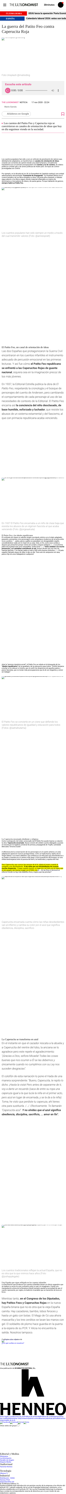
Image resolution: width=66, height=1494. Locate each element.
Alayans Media (5, 1462)
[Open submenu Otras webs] (25, 1452)
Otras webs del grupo (8, 1426)
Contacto (24, 1418)
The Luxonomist (10, 102)
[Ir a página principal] (23, 5)
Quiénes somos (33, 1418)
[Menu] (4, 4)
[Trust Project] (10, 1339)
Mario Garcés (10, 107)
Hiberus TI (4, 1473)
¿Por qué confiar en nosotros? (13, 1343)
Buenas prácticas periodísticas (50, 1418)
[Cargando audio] (7, 90)
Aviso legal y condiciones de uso (12, 1417)
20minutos (4, 1456)
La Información (5, 1458)
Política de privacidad (32, 1417)
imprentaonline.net (7, 1482)
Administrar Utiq (15, 1418)
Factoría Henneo (6, 1467)
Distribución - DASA (7, 1478)
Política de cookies (47, 1417)
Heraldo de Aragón (7, 1460)
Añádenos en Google (18, 114)
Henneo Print (5, 1480)
